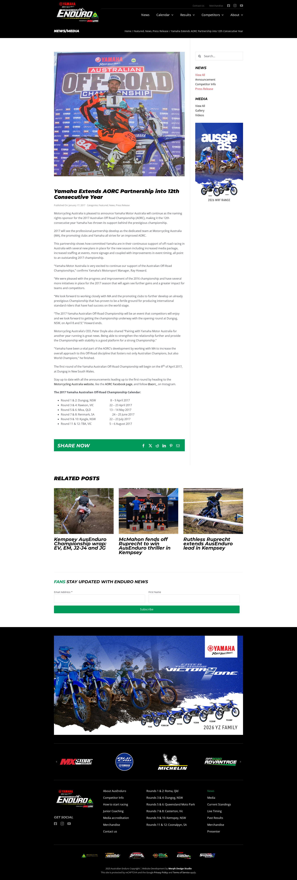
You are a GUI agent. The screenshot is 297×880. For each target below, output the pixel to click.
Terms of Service (181, 872)
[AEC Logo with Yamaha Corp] (184, 853)
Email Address (63, 592)
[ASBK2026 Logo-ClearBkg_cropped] (113, 854)
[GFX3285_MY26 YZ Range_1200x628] (148, 638)
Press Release (123, 205)
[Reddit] (157, 446)
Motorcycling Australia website (74, 384)
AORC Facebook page (118, 384)
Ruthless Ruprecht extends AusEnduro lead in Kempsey (213, 511)
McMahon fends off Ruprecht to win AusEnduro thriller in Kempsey (148, 511)
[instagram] (234, 5)
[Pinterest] (171, 446)
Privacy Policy (161, 872)
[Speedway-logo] (207, 855)
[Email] (177, 446)
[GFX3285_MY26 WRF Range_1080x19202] (219, 125)
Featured (103, 205)
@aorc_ (152, 384)
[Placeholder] (160, 854)
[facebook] (228, 5)
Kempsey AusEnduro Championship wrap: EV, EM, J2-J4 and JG (84, 511)
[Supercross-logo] (137, 854)
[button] (56, 761)
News (112, 205)
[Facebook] (143, 446)
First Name (154, 592)
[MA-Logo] (89, 855)
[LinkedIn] (164, 446)
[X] (150, 446)
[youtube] (241, 5)
